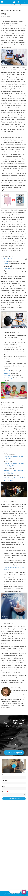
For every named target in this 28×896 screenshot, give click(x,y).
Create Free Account (14, 798)
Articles (7, 5)
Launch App (23, 2)
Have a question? (15, 891)
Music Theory (8, 378)
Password (4, 792)
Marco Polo (7, 268)
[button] (2, 2)
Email (3, 786)
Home (2, 5)
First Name (5, 775)
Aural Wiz (7, 375)
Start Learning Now (14, 752)
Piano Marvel (8, 259)
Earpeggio (7, 373)
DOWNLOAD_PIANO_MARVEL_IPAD (14, 893)
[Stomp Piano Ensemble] (14, 489)
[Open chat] (24, 891)
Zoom (6, 261)
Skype (6, 264)
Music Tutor (7, 371)
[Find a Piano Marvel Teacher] (14, 606)
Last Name (4, 780)
